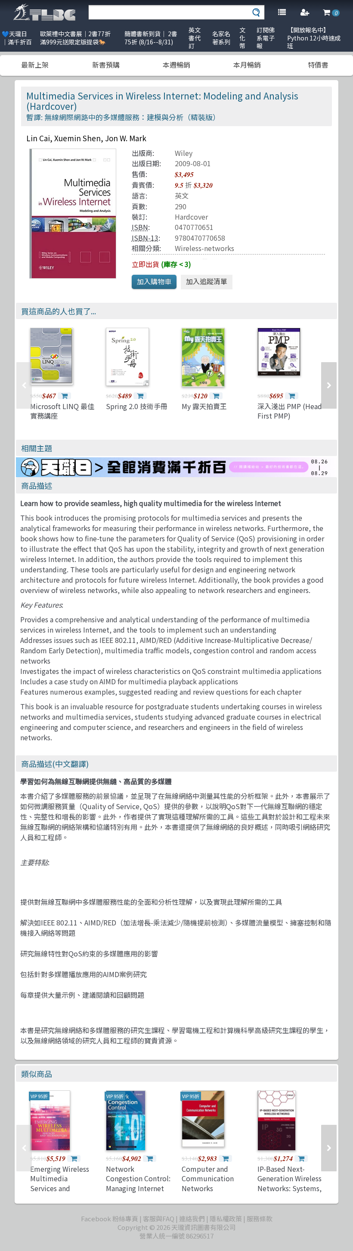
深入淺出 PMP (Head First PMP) (289, 411)
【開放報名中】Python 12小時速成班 (314, 37)
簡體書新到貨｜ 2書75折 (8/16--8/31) (150, 37)
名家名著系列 (221, 37)
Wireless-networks (204, 248)
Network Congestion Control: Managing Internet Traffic (138, 1183)
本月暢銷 (247, 64)
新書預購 (106, 64)
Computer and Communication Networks (208, 1178)
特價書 (318, 64)
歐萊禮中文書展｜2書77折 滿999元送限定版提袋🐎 (75, 37)
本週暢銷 (176, 64)
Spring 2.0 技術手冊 (136, 406)
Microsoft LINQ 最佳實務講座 (62, 411)
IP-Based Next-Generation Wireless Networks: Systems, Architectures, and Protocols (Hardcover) (289, 1193)
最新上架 (35, 64)
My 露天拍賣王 (204, 406)
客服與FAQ (158, 1218)
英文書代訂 (195, 37)
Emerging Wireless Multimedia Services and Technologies (59, 1183)
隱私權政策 (226, 1218)
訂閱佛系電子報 (266, 37)
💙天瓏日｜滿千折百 (17, 37)
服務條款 (259, 1218)
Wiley (183, 153)
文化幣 (242, 37)
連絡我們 (192, 1218)
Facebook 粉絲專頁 (109, 1218)
